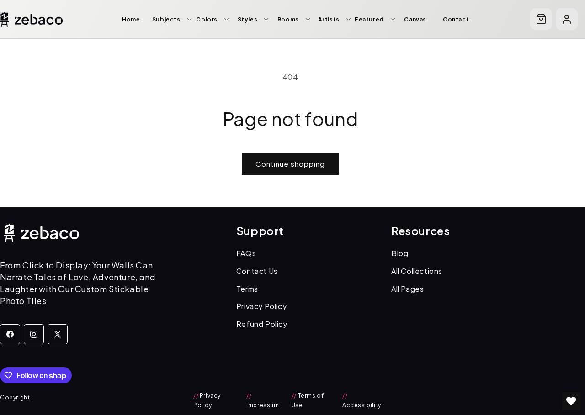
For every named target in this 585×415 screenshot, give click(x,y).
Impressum (262, 400)
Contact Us (257, 271)
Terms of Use (308, 400)
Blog (399, 253)
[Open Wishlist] (571, 401)
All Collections (416, 271)
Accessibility (361, 400)
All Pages (407, 289)
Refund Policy (261, 324)
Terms (247, 289)
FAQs (246, 253)
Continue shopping (290, 163)
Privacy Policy (261, 306)
